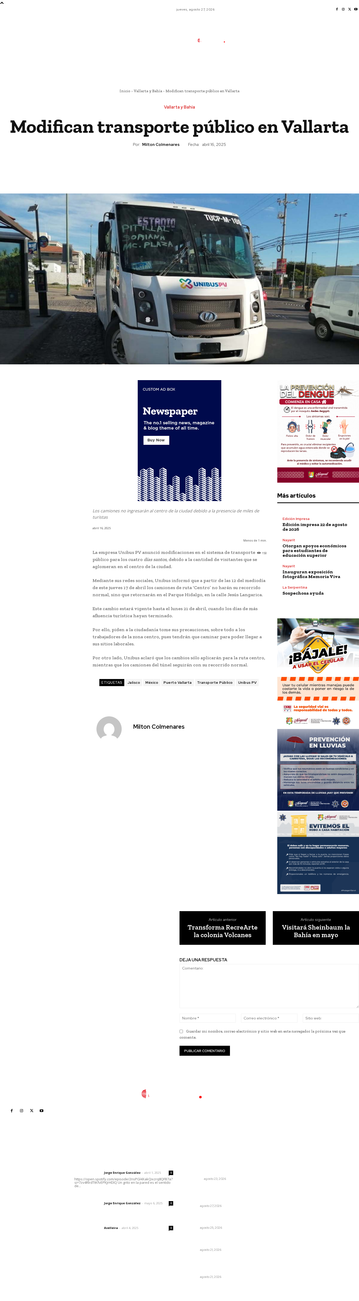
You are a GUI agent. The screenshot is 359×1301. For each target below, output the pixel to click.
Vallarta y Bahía (148, 91)
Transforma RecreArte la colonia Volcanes (223, 931)
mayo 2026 (273, 1198)
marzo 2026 (273, 1213)
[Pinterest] (179, 165)
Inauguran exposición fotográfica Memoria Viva (311, 574)
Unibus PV (247, 682)
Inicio (125, 91)
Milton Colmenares (161, 144)
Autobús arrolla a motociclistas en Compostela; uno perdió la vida (215, 1166)
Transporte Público (215, 682)
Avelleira (111, 1228)
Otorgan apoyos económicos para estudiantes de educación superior (314, 550)
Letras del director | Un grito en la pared (122, 1165)
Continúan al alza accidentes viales (213, 1218)
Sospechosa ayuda (303, 593)
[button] (250, 64)
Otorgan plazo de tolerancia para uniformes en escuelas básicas (213, 1193)
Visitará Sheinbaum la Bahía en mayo (316, 931)
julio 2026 (271, 1182)
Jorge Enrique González (122, 1173)
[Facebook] (337, 9)
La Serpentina (295, 587)
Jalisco (133, 682)
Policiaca (194, 1179)
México (151, 682)
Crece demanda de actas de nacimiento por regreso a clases (216, 1240)
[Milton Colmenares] (112, 729)
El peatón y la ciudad (99, 1221)
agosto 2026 (274, 1174)
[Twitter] (349, 9)
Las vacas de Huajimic (101, 1196)
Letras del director (88, 1173)
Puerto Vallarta (177, 682)
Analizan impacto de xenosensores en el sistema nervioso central (212, 1264)
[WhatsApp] (191, 165)
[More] (203, 165)
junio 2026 (272, 1190)
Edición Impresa (296, 519)
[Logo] (214, 40)
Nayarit (289, 540)
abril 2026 (272, 1205)
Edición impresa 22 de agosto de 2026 (315, 527)
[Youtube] (356, 9)
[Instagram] (343, 9)
